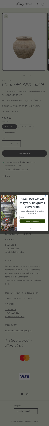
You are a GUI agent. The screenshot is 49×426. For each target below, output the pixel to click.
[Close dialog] (46, 196)
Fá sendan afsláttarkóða (32, 221)
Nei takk (32, 228)
